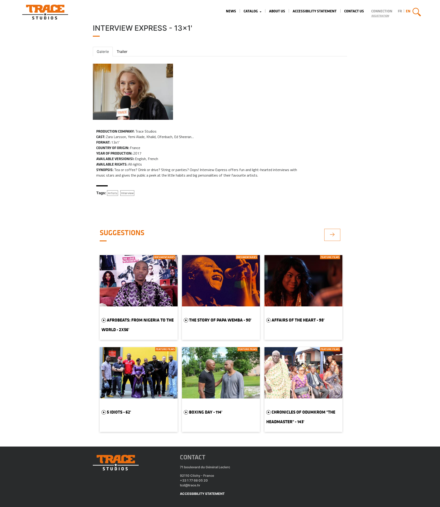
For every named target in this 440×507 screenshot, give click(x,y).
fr (400, 11)
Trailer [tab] (122, 51)
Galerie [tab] (103, 51)
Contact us (354, 11)
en (408, 11)
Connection (381, 11)
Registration (380, 16)
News (231, 11)
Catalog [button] (251, 11)
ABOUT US (277, 11)
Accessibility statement (315, 11)
